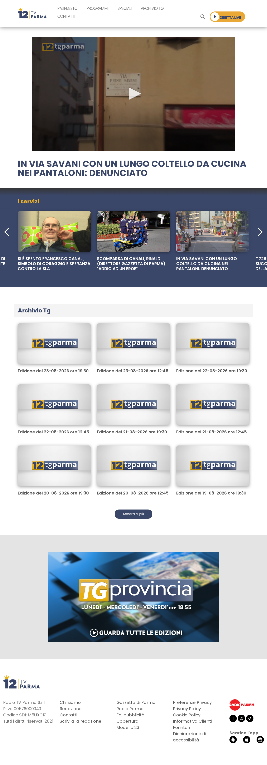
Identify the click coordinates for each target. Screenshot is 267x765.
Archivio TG (152, 8)
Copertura (127, 721)
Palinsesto (67, 8)
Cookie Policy (186, 715)
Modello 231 (128, 727)
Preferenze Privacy (192, 702)
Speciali (125, 8)
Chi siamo (70, 702)
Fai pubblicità (130, 715)
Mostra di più (133, 514)
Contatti (66, 16)
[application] (133, 94)
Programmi (97, 8)
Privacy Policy (187, 709)
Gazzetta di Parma (136, 702)
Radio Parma (130, 709)
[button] (133, 93)
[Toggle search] (202, 16)
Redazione (71, 709)
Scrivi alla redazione (80, 721)
